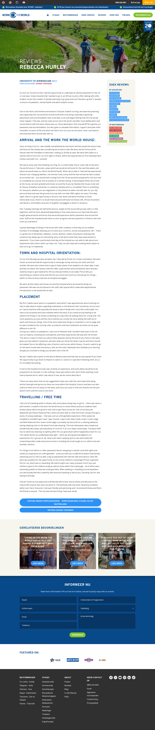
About (67, 677)
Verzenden (77, 635)
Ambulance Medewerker (118, 117)
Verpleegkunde (27, 84)
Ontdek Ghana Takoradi (60, 510)
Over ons (114, 15)
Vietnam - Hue (26, 689)
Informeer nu (143, 15)
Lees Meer (38, 563)
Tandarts (113, 114)
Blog (66, 689)
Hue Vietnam (114, 136)
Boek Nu (149, 2)
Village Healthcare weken (119, 120)
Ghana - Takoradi (27, 703)
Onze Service (88, 15)
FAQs (66, 696)
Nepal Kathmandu (116, 138)
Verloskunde (114, 93)
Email (89, 688)
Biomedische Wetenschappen (120, 101)
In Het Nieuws (70, 693)
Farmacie (113, 106)
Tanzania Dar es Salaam (118, 141)
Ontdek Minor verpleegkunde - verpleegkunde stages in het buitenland (60, 502)
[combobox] (106, 599)
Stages (55, 15)
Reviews (102, 15)
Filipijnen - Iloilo (116, 133)
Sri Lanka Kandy (115, 127)
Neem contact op (94, 679)
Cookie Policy (92, 699)
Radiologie (114, 109)
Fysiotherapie (115, 103)
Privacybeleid (92, 703)
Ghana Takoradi (44, 84)
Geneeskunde (114, 95)
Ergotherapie (114, 112)
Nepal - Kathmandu (28, 693)
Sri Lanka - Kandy (27, 681)
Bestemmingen (70, 15)
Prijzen (126, 15)
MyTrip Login (135, 2)
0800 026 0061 (120, 2)
